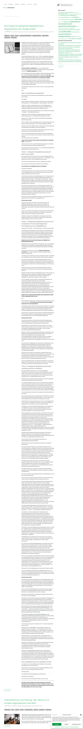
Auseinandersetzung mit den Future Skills (30, 440)
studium (63, 38)
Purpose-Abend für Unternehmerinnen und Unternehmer (33, 714)
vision (68, 38)
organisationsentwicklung (37, 35)
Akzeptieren (57, 724)
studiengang (60, 38)
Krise (79, 17)
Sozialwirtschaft (7, 37)
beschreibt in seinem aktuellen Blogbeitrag (37, 614)
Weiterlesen (7, 690)
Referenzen (17, 4)
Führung (12, 709)
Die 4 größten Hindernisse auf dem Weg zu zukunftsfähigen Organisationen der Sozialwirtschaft (69, 47)
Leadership (17, 709)
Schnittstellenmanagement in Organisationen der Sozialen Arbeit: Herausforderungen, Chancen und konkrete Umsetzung (69, 57)
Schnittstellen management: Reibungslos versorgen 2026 (69, 54)
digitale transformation (65, 15)
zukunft (79, 38)
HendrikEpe (14, 31)
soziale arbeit (36, 709)
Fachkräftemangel (61, 17)
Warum (75, 38)
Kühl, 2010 (46, 257)
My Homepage (61, 42)
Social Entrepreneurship (44, 31)
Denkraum (23, 4)
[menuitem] (5, 4)
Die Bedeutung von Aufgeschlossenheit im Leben (68, 45)
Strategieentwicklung (77, 36)
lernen (63, 19)
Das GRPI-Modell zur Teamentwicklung (73, 61)
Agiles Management (69, 12)
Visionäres (35, 705)
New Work (26, 31)
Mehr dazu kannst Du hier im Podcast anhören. (31, 611)
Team (66, 38)
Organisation (66, 21)
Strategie (72, 36)
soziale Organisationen (75, 31)
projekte (77, 26)
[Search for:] (70, 63)
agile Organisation (61, 12)
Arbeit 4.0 (76, 12)
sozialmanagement (45, 35)
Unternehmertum (14, 37)
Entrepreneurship (7, 709)
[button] (80, 714)
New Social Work (72, 19)
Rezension (73, 28)
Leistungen (10, 4)
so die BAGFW (30, 534)
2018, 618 (51, 292)
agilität (74, 12)
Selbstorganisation (62, 29)
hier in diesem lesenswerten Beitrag (29, 640)
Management (66, 19)
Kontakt (35, 4)
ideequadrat (70, 17)
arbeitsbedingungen (62, 13)
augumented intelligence (48, 56)
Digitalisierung (21, 31)
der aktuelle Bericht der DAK (33, 494)
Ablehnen (66, 724)
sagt (41, 520)
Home (5, 4)
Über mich (30, 4)
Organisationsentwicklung (34, 31)
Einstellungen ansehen (76, 724)
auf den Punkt (41, 516)
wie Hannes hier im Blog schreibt (37, 633)
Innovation (12, 35)
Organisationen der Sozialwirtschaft (25, 35)
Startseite (5, 7)
